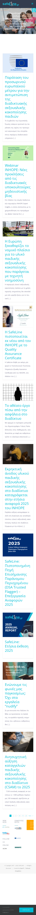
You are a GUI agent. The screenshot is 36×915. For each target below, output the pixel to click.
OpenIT (22, 868)
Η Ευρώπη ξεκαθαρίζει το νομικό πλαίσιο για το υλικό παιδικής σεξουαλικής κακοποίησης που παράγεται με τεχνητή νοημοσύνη (17, 261)
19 (23, 816)
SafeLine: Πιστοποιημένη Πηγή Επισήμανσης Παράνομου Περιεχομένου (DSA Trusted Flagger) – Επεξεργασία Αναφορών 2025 (17, 583)
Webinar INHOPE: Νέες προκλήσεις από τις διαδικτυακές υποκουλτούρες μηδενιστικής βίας (17, 180)
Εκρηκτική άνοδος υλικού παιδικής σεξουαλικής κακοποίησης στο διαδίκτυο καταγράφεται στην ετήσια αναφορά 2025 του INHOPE (17, 488)
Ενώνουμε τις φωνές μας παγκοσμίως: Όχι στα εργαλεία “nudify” (16, 695)
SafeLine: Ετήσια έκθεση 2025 (16, 646)
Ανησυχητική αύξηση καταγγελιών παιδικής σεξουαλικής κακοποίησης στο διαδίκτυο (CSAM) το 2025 (17, 771)
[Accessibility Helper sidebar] (34, 10)
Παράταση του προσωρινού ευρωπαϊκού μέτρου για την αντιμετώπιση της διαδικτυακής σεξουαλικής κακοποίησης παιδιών (17, 97)
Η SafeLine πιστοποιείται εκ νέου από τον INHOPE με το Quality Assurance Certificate (18, 345)
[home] (6, 828)
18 (19, 816)
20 (26, 816)
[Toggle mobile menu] (32, 4)
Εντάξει (26, 910)
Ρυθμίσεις (5, 912)
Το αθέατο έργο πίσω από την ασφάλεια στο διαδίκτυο (17, 412)
